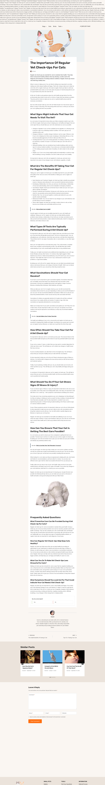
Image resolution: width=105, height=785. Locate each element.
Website (64, 713)
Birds (54, 26)
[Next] (83, 663)
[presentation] (30, 656)
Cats (49, 26)
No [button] (55, 602)
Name (31, 713)
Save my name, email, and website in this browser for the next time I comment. (48, 717)
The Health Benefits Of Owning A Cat (37, 636)
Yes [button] (34, 602)
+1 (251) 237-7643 (85, 26)
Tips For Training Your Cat (70, 636)
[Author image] (31, 71)
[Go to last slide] (22, 663)
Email (47, 713)
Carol (35, 71)
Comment (32, 694)
